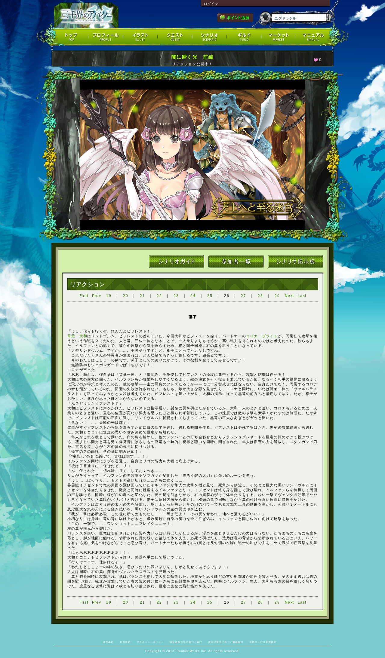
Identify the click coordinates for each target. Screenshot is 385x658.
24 (192, 296)
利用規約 (125, 642)
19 (108, 296)
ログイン (211, 4)
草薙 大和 (77, 336)
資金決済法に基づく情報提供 (225, 642)
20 (125, 296)
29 (277, 296)
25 (209, 296)
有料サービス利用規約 (262, 642)
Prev (96, 296)
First (83, 296)
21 (142, 296)
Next (289, 296)
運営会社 (108, 642)
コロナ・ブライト (262, 336)
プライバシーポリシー (150, 642)
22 (159, 296)
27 (243, 296)
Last (302, 296)
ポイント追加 (235, 17)
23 (176, 296)
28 (260, 296)
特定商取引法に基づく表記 (186, 642)
